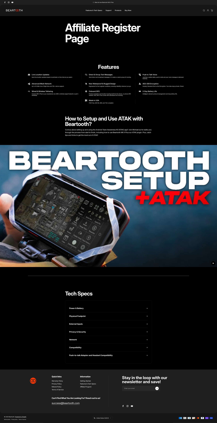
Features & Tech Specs (88, 384)
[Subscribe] (157, 388)
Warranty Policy (57, 381)
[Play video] (108, 207)
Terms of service (22, 419)
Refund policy (7, 419)
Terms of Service (58, 390)
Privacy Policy (57, 384)
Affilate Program (86, 387)
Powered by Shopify (20, 416)
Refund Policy (56, 387)
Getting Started (85, 381)
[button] (213, 263)
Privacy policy (14, 419)
